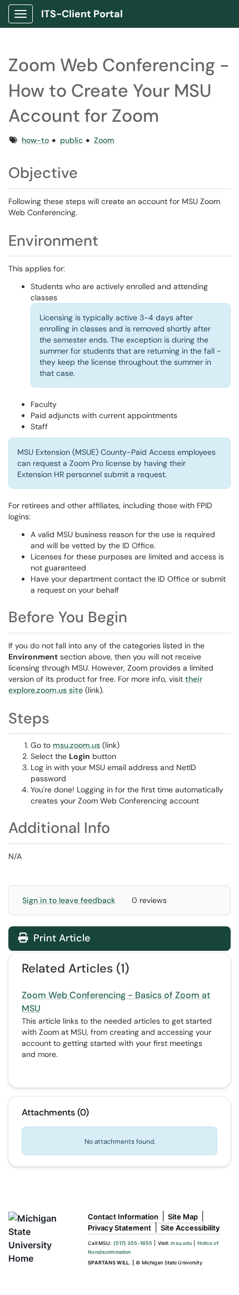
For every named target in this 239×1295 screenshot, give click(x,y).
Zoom (104, 140)
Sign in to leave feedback (68, 900)
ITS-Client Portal (82, 14)
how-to (35, 140)
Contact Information (123, 1216)
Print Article (60, 938)
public (71, 140)
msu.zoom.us (76, 745)
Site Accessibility (190, 1227)
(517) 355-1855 (133, 1243)
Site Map (183, 1216)
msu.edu (181, 1243)
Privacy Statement (119, 1227)
